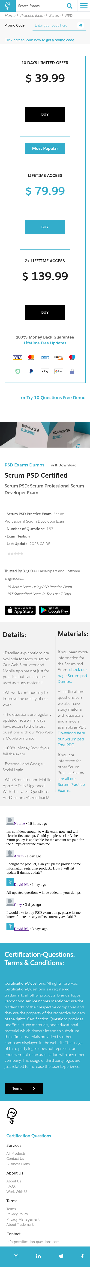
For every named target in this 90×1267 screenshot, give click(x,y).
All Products (16, 1153)
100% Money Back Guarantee (45, 337)
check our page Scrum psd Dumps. (72, 675)
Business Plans (18, 1164)
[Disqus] (45, 873)
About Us (13, 1181)
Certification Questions (28, 1135)
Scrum (54, 15)
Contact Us (15, 1158)
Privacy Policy (17, 1214)
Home (10, 15)
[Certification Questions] (8, 6)
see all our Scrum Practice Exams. (71, 784)
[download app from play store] (54, 613)
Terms (17, 1088)
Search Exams (28, 5)
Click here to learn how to (39, 40)
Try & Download (63, 465)
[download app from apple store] (21, 613)
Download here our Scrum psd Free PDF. (71, 738)
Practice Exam (32, 15)
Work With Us (17, 1191)
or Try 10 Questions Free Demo (53, 397)
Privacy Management (22, 1219)
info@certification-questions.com (33, 1242)
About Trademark (20, 1224)
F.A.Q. (11, 1186)
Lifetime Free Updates (45, 343)
